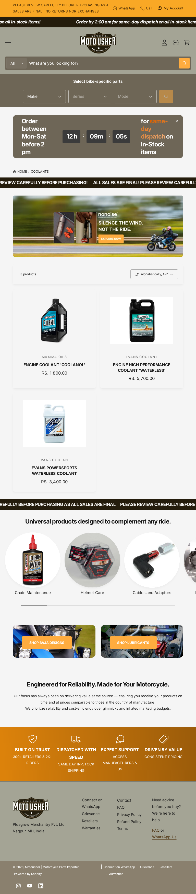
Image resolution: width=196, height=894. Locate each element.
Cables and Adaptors (152, 592)
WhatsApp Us (164, 837)
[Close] (177, 121)
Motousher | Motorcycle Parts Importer (52, 867)
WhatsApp (126, 8)
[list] (98, 754)
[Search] (166, 96)
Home (22, 171)
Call (149, 8)
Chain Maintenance (33, 592)
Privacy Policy (129, 814)
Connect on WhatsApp (92, 803)
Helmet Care (92, 592)
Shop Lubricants (133, 643)
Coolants (40, 171)
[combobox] (109, 63)
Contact (124, 800)
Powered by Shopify (28, 874)
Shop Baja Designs (47, 643)
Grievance (91, 814)
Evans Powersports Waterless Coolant (54, 470)
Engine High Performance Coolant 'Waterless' (141, 367)
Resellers (90, 821)
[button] (8, 42)
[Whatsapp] (175, 42)
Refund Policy (129, 821)
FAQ (121, 807)
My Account (173, 8)
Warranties (91, 828)
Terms (122, 828)
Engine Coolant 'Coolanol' (54, 364)
